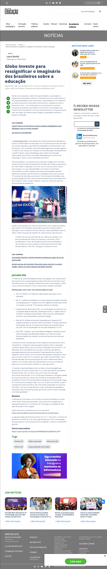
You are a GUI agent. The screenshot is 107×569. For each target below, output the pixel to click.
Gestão (46, 24)
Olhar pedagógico (13, 546)
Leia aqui (75, 561)
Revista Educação (13, 537)
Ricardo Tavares (85, 539)
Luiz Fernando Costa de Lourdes (90, 537)
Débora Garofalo (60, 547)
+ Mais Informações (12, 521)
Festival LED (19, 441)
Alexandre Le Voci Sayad (62, 537)
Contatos (87, 24)
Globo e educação (35, 441)
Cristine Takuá (59, 539)
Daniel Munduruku (61, 545)
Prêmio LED (18, 447)
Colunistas (63, 24)
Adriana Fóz (34, 559)
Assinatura (9, 539)
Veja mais (87, 83)
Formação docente (14, 551)
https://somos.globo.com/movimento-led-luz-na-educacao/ (35, 413)
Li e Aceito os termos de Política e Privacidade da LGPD (88, 129)
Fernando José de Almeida (63, 553)
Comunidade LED (20, 141)
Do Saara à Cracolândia (21, 133)
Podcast (54, 24)
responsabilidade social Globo (38, 447)
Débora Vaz (58, 549)
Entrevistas (35, 542)
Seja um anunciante (11, 541)
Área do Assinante (92, 3)
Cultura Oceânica (60, 541)
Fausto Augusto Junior (62, 551)
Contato (83, 549)
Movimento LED (52, 441)
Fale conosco (84, 551)
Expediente (83, 553)
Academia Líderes (87, 544)
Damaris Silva (59, 543)
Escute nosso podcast (21, 428)
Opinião (33, 552)
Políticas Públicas (38, 547)
